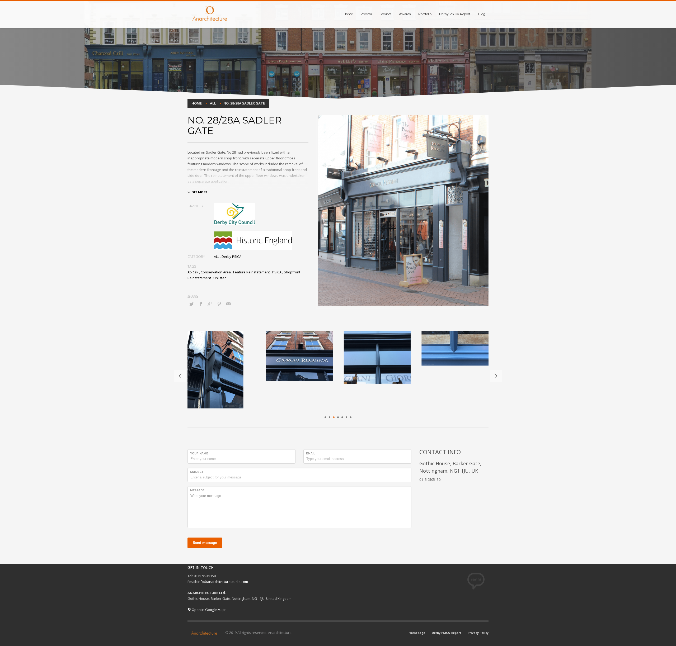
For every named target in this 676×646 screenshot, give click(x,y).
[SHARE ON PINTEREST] (219, 304)
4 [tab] (338, 417)
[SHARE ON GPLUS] (210, 304)
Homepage (417, 633)
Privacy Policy (478, 633)
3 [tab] (334, 417)
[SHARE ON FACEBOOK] (201, 304)
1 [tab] (325, 417)
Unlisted (220, 278)
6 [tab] (346, 417)
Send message (205, 543)
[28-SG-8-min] (299, 356)
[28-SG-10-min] (377, 357)
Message (197, 490)
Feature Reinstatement (251, 272)
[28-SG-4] (221, 370)
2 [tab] (329, 417)
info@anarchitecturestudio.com (223, 581)
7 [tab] (351, 417)
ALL (216, 256)
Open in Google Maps (209, 609)
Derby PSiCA (231, 256)
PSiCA (276, 272)
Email (310, 453)
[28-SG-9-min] (455, 348)
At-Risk (192, 272)
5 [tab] (342, 417)
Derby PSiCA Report (446, 633)
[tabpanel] (221, 370)
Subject (197, 472)
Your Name (199, 453)
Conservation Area (216, 272)
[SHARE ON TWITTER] (191, 304)
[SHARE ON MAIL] (228, 304)
